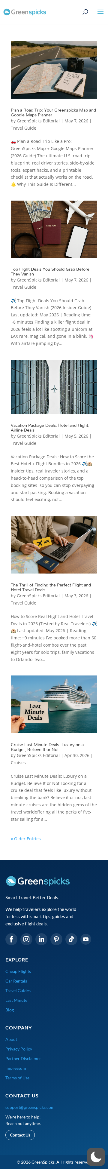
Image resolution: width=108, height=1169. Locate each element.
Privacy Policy (18, 1048)
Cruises (18, 762)
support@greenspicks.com (30, 1107)
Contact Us (20, 1134)
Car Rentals (16, 980)
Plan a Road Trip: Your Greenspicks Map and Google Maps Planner (53, 112)
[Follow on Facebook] (11, 939)
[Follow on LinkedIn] (41, 939)
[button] (96, 1157)
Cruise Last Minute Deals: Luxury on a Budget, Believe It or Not (47, 747)
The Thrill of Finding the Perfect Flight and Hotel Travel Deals (51, 587)
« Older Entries (26, 838)
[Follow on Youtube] (85, 939)
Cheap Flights (18, 971)
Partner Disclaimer (23, 1058)
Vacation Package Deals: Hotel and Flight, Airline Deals (50, 427)
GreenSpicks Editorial (38, 121)
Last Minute (16, 1000)
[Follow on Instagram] (26, 939)
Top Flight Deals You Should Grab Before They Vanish (50, 271)
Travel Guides (18, 990)
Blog (9, 1009)
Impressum (15, 1068)
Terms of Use (17, 1077)
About (11, 1039)
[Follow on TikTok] (71, 939)
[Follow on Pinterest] (56, 939)
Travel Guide (23, 128)
